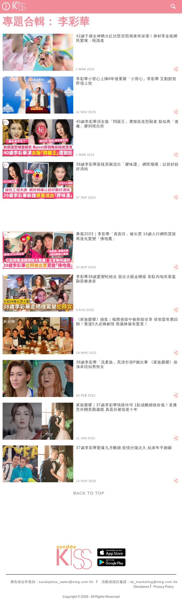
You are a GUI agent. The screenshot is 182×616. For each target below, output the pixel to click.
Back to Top (89, 493)
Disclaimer (141, 586)
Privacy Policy (163, 586)
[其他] (176, 71)
